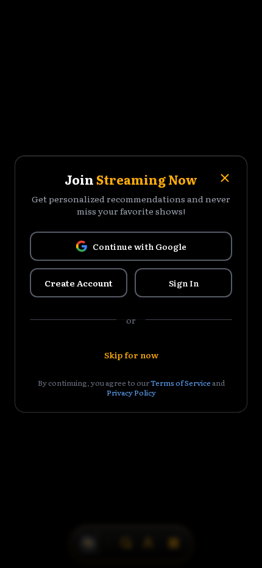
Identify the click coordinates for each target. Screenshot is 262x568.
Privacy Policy (131, 392)
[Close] (225, 178)
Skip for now (131, 355)
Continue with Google (139, 246)
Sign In (184, 283)
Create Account (78, 283)
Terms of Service (180, 382)
